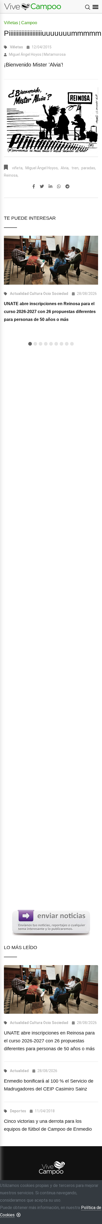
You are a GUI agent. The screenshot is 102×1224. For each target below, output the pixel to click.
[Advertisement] (51, 567)
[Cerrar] (18, 1215)
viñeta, (17, 168)
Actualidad (19, 293)
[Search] (87, 8)
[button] (30, 344)
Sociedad (60, 293)
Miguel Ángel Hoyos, (42, 168)
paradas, (88, 168)
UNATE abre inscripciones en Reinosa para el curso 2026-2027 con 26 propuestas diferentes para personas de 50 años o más (50, 311)
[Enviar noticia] (51, 922)
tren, (75, 168)
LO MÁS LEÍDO (20, 947)
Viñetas (16, 47)
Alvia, (65, 168)
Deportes (18, 1111)
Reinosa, (11, 175)
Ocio (47, 293)
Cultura (36, 293)
